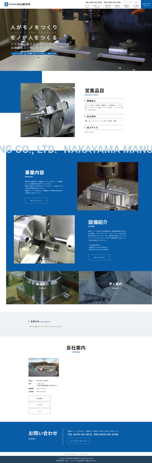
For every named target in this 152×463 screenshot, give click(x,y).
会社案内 (39, 398)
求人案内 (136, 6)
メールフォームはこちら (78, 441)
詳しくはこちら (36, 201)
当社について (97, 6)
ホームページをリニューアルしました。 (50, 326)
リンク (39, 411)
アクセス (40, 405)
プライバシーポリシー (71, 454)
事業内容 (108, 6)
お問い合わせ (146, 4)
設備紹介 (117, 6)
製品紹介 (127, 6)
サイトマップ (84, 454)
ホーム (87, 6)
